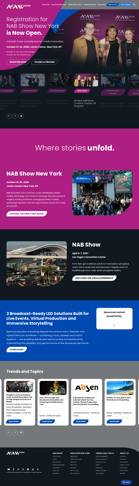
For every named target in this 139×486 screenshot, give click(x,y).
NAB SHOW (58, 453)
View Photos (56, 468)
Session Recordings (58, 465)
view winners (13, 91)
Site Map (122, 473)
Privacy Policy (124, 468)
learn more (17, 349)
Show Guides (100, 473)
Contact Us (123, 459)
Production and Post (48, 413)
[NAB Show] (22, 5)
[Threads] (38, 469)
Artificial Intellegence (102, 456)
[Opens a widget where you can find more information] (126, 482)
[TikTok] (33, 469)
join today (65, 91)
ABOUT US (124, 453)
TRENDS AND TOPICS (105, 453)
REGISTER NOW (113, 4)
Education (56, 473)
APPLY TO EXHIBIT (125, 4)
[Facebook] (13, 469)
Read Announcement (123, 92)
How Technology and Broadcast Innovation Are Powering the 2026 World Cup (18, 401)
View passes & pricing (96, 92)
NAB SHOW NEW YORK (80, 453)
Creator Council (124, 465)
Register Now (74, 456)
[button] (134, 5)
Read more (14, 422)
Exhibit (55, 459)
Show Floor (56, 470)
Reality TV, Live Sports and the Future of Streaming (85, 399)
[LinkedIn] (28, 469)
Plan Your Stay (74, 470)
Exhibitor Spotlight (114, 413)
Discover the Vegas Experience (94, 278)
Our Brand (123, 456)
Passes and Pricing (76, 459)
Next (17, 116)
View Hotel (73, 462)
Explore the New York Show (27, 213)
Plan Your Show (74, 473)
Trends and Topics (19, 415)
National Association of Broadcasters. (21, 472)
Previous (9, 116)
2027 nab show (40, 91)
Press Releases (124, 462)
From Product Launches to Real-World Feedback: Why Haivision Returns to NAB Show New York (119, 402)
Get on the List (57, 456)
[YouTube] (9, 469)
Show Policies (124, 470)
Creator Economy (101, 462)
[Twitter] (23, 469)
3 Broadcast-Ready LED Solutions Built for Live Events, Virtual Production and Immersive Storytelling (52, 401)
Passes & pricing (45, 62)
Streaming (83, 413)
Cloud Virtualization (101, 459)
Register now (18, 62)
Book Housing (57, 462)
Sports (8, 415)
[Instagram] (18, 469)
